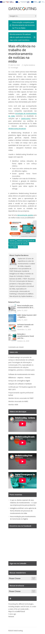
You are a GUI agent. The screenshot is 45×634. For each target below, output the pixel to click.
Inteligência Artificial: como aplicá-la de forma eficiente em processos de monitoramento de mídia (23, 510)
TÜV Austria (23, 387)
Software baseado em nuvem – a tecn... (25, 326)
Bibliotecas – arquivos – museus (19, 377)
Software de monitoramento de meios (21, 374)
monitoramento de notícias (18, 244)
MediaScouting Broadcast (17, 129)
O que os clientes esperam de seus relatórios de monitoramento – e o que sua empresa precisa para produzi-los (23, 502)
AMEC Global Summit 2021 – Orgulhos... (27, 316)
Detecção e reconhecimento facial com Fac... (25, 336)
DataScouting (25, 119)
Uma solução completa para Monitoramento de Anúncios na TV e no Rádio (23, 25)
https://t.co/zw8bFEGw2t (16, 611)
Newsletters (12, 578)
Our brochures (13, 591)
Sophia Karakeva (29, 65)
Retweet (11, 617)
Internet (12, 241)
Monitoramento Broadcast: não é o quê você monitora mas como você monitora (20, 37)
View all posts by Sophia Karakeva (21, 296)
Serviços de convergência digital (19, 381)
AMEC (26, 401)
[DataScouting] (22, 9)
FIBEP (31, 398)
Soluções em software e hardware (20, 384)
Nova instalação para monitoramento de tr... (25, 307)
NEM (16, 405)
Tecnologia (14, 68)
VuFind (10, 395)
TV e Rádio (13, 247)
